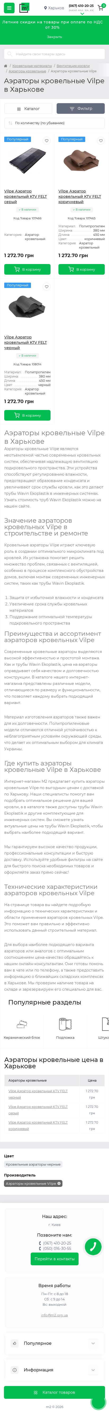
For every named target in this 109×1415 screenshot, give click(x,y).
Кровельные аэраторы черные (33, 1164)
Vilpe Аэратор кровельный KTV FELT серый (25, 196)
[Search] (10, 54)
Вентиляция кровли (73, 66)
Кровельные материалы (32, 66)
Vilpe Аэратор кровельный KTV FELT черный (25, 342)
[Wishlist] (47, 141)
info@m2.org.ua (54, 1315)
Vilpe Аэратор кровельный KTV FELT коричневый (79, 196)
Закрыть (54, 37)
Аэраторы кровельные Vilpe (31, 1183)
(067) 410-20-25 (81, 6)
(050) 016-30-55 (81, 11)
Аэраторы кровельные (27, 71)
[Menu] (9, 8)
